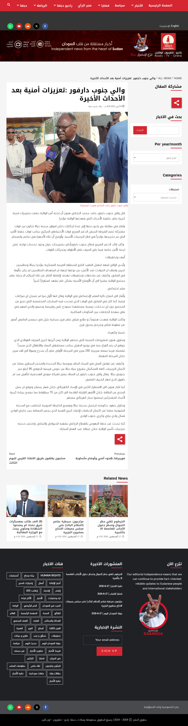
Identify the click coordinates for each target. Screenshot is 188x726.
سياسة (120, 5)
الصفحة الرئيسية (160, 5)
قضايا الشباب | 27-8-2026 (109, 594)
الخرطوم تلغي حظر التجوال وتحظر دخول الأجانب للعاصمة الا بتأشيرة (111, 527)
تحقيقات (56, 636)
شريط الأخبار (54, 651)
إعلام (58, 591)
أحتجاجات (14, 576)
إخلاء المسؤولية (152, 707)
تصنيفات (174, 189)
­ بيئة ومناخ (29, 576)
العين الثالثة (55, 628)
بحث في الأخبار (169, 116)
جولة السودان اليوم (51, 643)
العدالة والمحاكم (52, 621)
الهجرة (20, 628)
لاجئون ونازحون (53, 666)
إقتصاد (46, 591)
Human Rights (51, 576)
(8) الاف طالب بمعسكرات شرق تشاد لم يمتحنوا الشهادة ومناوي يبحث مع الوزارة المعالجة (25, 527)
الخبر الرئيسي (30, 606)
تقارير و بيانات (21, 636)
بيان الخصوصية (170, 707)
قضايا (105, 5)
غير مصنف (19, 651)
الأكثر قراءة (26, 598)
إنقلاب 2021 (32, 591)
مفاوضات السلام (17, 666)
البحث (140, 130)
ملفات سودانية (36, 673)
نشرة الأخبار (18, 673)
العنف (36, 621)
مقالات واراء (55, 673)
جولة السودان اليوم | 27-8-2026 (107, 614)
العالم (12, 613)
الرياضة (42, 5)
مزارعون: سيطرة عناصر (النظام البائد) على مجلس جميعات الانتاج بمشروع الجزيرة (68, 527)
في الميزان (55, 658)
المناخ (41, 628)
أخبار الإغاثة (55, 583)
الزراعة (15, 606)
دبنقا (23, 5)
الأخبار (139, 5)
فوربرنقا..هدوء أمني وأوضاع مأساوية (100, 456)
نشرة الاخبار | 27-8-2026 (110, 586)
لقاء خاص (35, 666)
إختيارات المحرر (26, 583)
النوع (30, 628)
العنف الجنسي (20, 621)
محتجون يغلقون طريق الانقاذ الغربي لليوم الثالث (37, 458)
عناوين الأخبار (36, 651)
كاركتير (30, 658)
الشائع (58, 613)
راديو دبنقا (64, 5)
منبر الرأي (85, 5)
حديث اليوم (31, 643)
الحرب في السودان (51, 606)
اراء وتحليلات (54, 598)
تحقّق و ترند (39, 636)
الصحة (46, 613)
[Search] (8, 4)
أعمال (41, 583)
